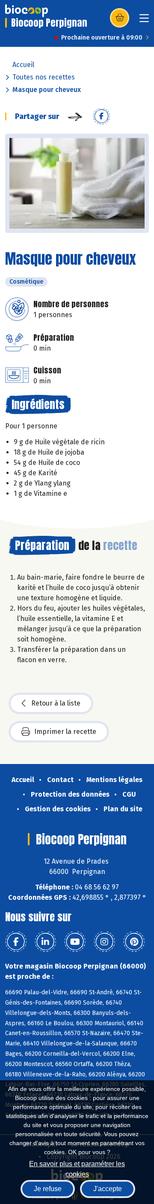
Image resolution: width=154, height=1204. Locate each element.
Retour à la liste (55, 703)
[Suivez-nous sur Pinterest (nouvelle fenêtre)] (134, 942)
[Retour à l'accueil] (26, 10)
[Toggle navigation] (144, 20)
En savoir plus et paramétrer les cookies (77, 1168)
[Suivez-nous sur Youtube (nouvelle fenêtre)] (75, 942)
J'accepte (107, 1188)
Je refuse (48, 1188)
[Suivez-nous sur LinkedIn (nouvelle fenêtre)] (45, 942)
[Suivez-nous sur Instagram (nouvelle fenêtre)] (104, 942)
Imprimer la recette (65, 731)
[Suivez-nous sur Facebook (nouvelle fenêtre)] (16, 942)
